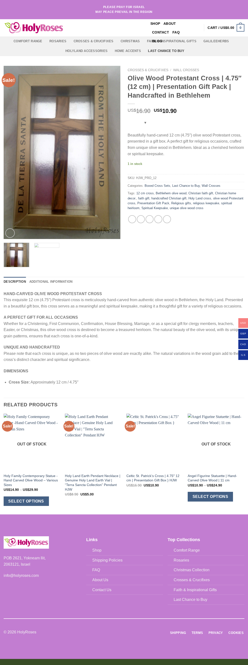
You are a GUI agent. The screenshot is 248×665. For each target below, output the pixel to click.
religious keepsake (206, 203)
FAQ (176, 32)
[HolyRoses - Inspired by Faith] (64, 28)
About (169, 24)
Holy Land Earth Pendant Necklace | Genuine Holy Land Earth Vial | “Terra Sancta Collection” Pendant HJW (92, 482)
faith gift (143, 198)
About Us (100, 580)
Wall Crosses (186, 70)
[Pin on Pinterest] (158, 219)
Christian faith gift (200, 193)
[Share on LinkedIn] (167, 219)
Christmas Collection (191, 570)
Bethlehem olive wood (171, 193)
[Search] (190, 28)
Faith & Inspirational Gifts (195, 590)
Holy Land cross (199, 198)
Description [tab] (15, 281)
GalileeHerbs (216, 41)
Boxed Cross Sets (157, 186)
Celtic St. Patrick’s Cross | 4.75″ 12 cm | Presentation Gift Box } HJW (152, 478)
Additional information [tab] (51, 281)
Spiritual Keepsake (154, 208)
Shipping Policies (107, 560)
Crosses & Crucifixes (94, 41)
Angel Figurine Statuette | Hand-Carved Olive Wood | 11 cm (212, 478)
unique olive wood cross (186, 208)
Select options (26, 501)
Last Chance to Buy (166, 51)
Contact (160, 32)
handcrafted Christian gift (168, 198)
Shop (155, 24)
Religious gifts (181, 203)
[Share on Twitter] (141, 219)
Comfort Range (28, 41)
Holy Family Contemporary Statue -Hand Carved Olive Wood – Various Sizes (31, 480)
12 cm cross (145, 193)
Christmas (130, 41)
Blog (157, 41)
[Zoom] (10, 233)
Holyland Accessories (86, 51)
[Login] (197, 27)
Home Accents (128, 51)
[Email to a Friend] (150, 219)
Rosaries (57, 41)
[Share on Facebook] (132, 219)
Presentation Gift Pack (153, 203)
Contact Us (101, 590)
